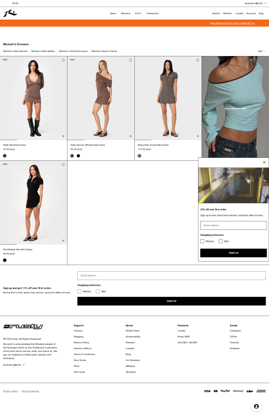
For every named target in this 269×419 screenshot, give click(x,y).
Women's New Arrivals (15, 51)
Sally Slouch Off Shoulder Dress (87, 144)
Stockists (131, 371)
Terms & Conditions (84, 354)
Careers (130, 348)
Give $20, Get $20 (188, 342)
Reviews (130, 342)
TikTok (233, 336)
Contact (78, 330)
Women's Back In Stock (104, 51)
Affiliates (130, 366)
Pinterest (234, 348)
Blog (128, 354)
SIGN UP (171, 301)
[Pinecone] (72, 155)
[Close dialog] (264, 162)
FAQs (76, 366)
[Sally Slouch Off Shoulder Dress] (100, 98)
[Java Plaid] (139, 155)
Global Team (133, 330)
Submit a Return (83, 348)
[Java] (4, 155)
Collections (152, 13)
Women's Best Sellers (43, 51)
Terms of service (30, 390)
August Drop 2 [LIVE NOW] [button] (135, 23)
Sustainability (133, 336)
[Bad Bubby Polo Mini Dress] (33, 203)
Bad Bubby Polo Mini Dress (17, 249)
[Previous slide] (4, 23)
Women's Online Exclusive (73, 51)
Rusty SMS (184, 336)
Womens (125, 13)
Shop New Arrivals (235, 108)
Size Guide (80, 360)
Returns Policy (81, 342)
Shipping (78, 336)
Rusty (15, 3)
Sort (260, 51)
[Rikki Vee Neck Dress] (33, 98)
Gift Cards (79, 371)
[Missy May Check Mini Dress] (168, 98)
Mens (113, 13)
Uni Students (133, 360)
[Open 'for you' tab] (256, 406)
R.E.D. (138, 13)
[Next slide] (265, 23)
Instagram (235, 330)
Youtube (234, 342)
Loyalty (182, 330)
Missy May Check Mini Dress (153, 144)
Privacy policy (10, 390)
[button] (63, 60)
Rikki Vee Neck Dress (14, 144)
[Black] (78, 155)
